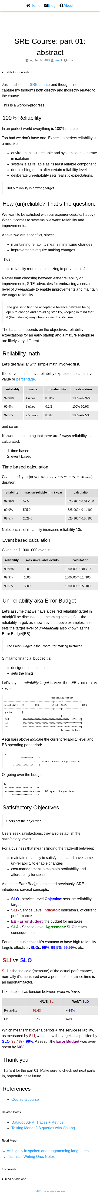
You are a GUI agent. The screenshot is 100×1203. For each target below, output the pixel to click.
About (68, 5)
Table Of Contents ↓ (18, 72)
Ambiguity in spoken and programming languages (48, 1151)
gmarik (58, 60)
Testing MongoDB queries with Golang (43, 1128)
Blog (52, 5)
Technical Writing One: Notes (31, 1157)
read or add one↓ (16, 1179)
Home (35, 5)
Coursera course (25, 1099)
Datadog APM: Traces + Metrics (37, 1122)
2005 (38, 1191)
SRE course (40, 85)
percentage (25, 379)
